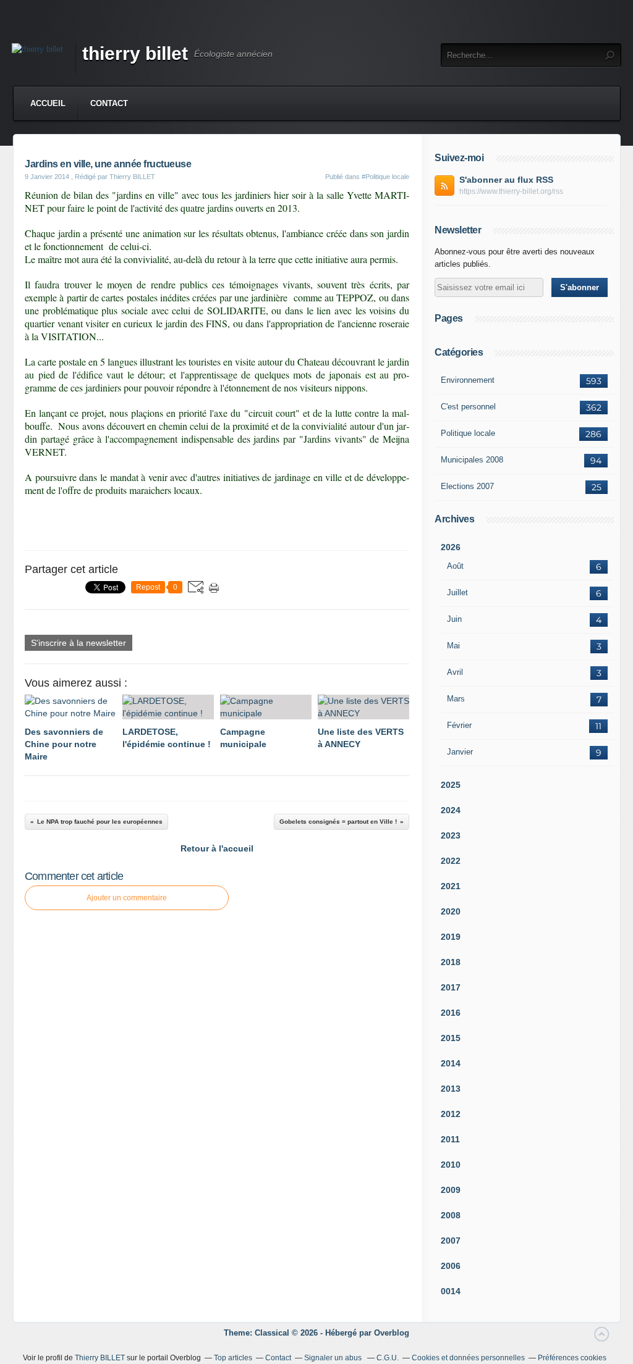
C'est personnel (468, 406)
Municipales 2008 (472, 459)
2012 (451, 1114)
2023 (451, 835)
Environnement (468, 380)
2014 (451, 1063)
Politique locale (468, 433)
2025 (451, 785)
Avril (455, 672)
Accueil (48, 103)
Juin (454, 619)
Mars (456, 698)
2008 (451, 1215)
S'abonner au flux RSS (506, 180)
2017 (451, 987)
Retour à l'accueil (217, 848)
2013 (451, 1089)
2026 (451, 547)
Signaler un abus (333, 1358)
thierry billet (135, 53)
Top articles (233, 1358)
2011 (450, 1139)
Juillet (457, 592)
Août (455, 566)
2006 (451, 1266)
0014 (451, 1291)
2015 (451, 1038)
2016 (451, 1013)
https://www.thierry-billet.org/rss (511, 191)
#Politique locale (385, 176)
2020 (451, 911)
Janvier (460, 751)
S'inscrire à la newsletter (78, 643)
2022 (451, 861)
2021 (451, 886)
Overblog (391, 1332)
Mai (453, 645)
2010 (451, 1164)
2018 (451, 962)
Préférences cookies (572, 1358)
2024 (451, 810)
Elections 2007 (467, 486)
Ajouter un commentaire (127, 897)
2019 (451, 937)
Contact (109, 103)
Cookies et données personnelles (468, 1358)
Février (459, 725)
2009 (451, 1190)
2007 (451, 1240)
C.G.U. (387, 1358)
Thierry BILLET (100, 1358)
